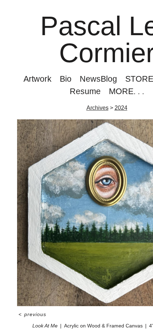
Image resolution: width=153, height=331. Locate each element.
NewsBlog (98, 79)
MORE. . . (126, 91)
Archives (98, 108)
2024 (121, 108)
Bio (65, 79)
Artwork (35, 79)
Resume (84, 91)
